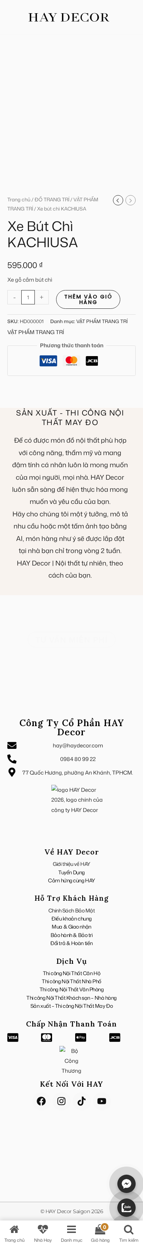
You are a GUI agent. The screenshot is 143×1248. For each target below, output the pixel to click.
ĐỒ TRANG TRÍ (51, 199)
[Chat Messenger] (126, 1184)
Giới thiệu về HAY (71, 863)
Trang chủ (18, 199)
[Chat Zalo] (126, 1207)
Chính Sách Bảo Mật (71, 910)
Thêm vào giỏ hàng (88, 299)
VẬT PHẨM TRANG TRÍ (102, 321)
